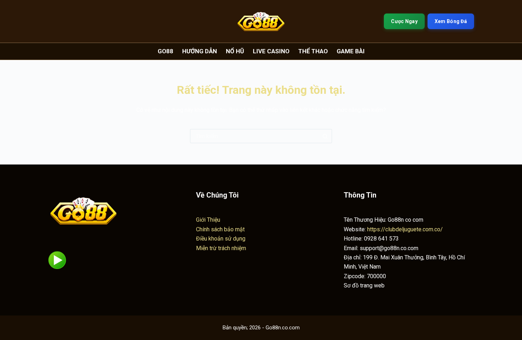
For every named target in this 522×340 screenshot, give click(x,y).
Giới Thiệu (208, 219)
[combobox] (254, 136)
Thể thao (313, 51)
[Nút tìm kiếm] (325, 136)
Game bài (351, 51)
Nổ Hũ (235, 51)
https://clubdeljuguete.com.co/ (405, 229)
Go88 (165, 51)
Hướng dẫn (199, 51)
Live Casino (271, 51)
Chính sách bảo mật (220, 229)
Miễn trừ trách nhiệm (221, 248)
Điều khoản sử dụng (220, 238)
